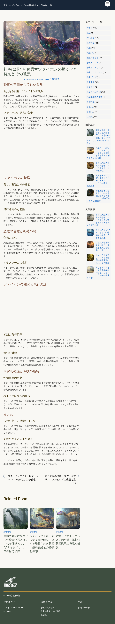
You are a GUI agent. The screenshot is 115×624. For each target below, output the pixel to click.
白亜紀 (90, 107)
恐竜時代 (91, 87)
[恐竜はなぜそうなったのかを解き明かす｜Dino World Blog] (11, 589)
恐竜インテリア (93, 67)
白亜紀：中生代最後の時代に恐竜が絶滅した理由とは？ (102, 246)
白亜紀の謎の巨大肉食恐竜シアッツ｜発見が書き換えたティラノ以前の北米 (98, 220)
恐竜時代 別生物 (94, 92)
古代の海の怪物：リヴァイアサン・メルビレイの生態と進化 (60, 479)
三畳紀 (90, 28)
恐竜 (89, 48)
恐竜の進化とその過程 (50, 611)
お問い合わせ (84, 607)
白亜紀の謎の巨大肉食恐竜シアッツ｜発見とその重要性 (102, 167)
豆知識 (90, 116)
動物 (89, 33)
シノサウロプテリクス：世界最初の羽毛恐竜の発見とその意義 (102, 259)
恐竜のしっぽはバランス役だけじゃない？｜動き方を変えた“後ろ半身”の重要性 (98, 153)
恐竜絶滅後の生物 (94, 97)
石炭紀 (90, 112)
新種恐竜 (55, 79)
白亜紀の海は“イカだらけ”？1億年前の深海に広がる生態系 (103, 234)
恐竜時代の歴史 (47, 607)
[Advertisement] (42, 152)
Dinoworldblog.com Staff (36, 79)
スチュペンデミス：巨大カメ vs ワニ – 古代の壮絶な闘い (23, 478)
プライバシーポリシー (13, 607)
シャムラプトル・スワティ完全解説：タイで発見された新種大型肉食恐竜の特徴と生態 (42, 543)
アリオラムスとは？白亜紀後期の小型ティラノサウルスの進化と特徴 (98, 272)
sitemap (7, 611)
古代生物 (91, 38)
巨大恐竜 (91, 43)
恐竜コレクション (94, 72)
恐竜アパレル (92, 62)
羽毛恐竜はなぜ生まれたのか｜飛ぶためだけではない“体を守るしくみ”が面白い (98, 196)
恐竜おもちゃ (92, 58)
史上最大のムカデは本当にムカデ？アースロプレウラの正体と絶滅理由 (98, 180)
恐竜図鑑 (91, 82)
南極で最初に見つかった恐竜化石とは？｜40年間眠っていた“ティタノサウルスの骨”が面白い (16, 543)
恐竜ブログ (91, 77)
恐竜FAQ (90, 53)
